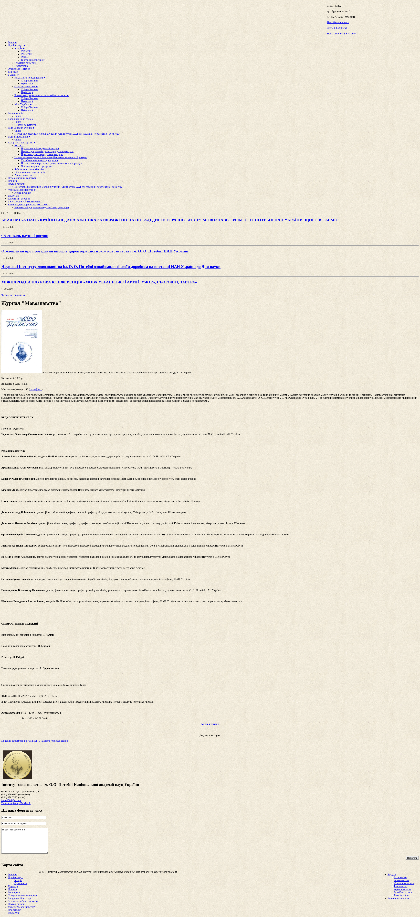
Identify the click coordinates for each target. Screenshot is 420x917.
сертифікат (36, 389)
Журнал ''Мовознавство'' (21, 907)
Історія (18, 880)
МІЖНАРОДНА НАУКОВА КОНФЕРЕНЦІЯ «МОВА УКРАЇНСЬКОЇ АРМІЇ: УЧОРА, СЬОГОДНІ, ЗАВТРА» (99, 282)
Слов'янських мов (404, 883)
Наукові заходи (16, 183)
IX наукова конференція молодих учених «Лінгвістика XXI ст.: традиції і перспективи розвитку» (68, 186)
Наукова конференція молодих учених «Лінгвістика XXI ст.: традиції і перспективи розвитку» (67, 133)
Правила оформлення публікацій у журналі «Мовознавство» (35, 740)
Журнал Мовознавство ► (22, 189)
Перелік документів (25, 124)
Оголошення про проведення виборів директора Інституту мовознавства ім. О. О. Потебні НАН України (94, 251)
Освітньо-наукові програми (36, 166)
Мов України (401, 895)
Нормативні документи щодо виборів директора (41, 207)
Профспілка (21, 65)
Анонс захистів (23, 175)
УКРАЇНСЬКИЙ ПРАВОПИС (25, 201)
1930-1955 (26, 51)
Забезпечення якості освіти (29, 169)
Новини (12, 180)
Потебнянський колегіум (22, 178)
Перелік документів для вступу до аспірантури (47, 151)
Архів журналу (22, 192)
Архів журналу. (210, 724)
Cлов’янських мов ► (26, 86)
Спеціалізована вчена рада (22, 895)
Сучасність (20, 883)
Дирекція (13, 71)
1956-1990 (26, 54)
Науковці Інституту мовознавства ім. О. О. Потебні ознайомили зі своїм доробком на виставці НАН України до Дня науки (110, 266)
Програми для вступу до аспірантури (42, 154)
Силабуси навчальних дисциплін (39, 160)
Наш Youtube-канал (338, 22)
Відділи (392, 874)
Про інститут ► (17, 45)
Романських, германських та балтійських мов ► (41, 95)
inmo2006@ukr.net (337, 28)
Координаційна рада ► (21, 119)
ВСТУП (18, 145)
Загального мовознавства (401, 879)
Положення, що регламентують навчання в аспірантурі (52, 163)
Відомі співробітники (33, 60)
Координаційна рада (19, 898)
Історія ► (19, 48)
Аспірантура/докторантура (23, 901)
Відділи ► (14, 74)
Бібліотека (13, 195)
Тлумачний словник (19, 198)
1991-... (25, 57)
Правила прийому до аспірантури (40, 148)
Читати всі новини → (13, 295)
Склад (17, 116)
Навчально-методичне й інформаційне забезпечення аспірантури (50, 157)
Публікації (27, 83)
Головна (12, 42)
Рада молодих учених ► (21, 127)
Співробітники (29, 80)
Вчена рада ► (16, 113)
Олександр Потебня (19, 68)
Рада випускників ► (19, 136)
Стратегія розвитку (25, 62)
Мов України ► (23, 104)
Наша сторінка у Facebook (341, 33)
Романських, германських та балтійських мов (403, 889)
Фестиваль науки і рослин (24, 235)
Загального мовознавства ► (30, 77)
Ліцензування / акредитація (29, 172)
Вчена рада (14, 892)
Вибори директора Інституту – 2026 (28, 204)
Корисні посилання (398, 898)
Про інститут (15, 877)
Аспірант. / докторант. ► (22, 142)
